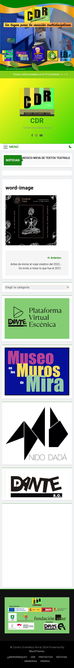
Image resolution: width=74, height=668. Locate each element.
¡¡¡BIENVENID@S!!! (17, 657)
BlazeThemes (36, 651)
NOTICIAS (61, 657)
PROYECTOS (46, 657)
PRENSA (45, 661)
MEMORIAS (30, 661)
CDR (37, 121)
